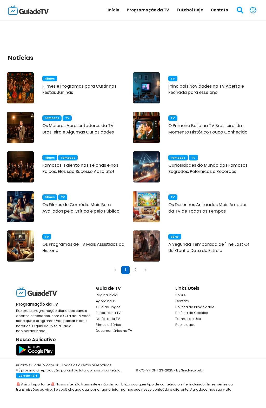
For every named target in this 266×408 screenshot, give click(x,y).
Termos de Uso (188, 318)
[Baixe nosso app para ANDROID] (35, 349)
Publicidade (185, 324)
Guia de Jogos (108, 307)
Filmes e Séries (108, 324)
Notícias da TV (108, 318)
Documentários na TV (114, 330)
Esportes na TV (108, 312)
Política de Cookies (191, 312)
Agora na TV (106, 301)
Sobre (180, 295)
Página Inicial (107, 295)
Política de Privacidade (195, 307)
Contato (182, 301)
